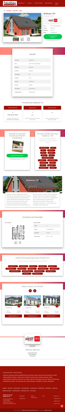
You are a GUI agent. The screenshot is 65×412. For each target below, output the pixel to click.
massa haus (32, 379)
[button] (53, 36)
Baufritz (16, 375)
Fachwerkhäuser (25, 388)
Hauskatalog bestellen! (13, 315)
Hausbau (29, 3)
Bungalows (10, 388)
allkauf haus (11, 375)
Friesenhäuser (41, 388)
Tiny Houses (33, 390)
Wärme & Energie (38, 3)
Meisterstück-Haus (40, 379)
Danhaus (36, 375)
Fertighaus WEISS (7, 377)
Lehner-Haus (20, 379)
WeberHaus (33, 381)
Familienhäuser (33, 388)
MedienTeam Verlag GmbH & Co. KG (30, 410)
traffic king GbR (48, 410)
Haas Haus (46, 377)
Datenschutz (22, 398)
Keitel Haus (14, 379)
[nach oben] (61, 406)
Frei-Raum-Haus (34, 377)
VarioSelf (28, 381)
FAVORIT (20, 10)
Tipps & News (57, 3)
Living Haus (26, 379)
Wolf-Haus (44, 381)
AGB (43, 396)
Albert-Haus (5, 375)
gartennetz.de (57, 401)
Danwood (41, 375)
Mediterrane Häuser (7, 390)
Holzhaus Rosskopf (7, 379)
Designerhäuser (17, 388)
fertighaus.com (57, 398)
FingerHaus (14, 377)
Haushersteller (15, 10)
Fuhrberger (40, 377)
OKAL (46, 379)
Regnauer (50, 379)
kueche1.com (57, 403)
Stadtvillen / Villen (25, 390)
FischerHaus (27, 377)
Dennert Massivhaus (48, 375)
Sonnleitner (12, 381)
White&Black (39, 381)
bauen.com (56, 396)
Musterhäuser (21, 3)
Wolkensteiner (51, 381)
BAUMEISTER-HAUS (23, 375)
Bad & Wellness (48, 3)
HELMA (50, 377)
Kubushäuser (48, 388)
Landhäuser (54, 388)
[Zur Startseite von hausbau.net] (4, 10)
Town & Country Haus (21, 381)
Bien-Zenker (31, 375)
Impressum (22, 396)
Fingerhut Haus (20, 377)
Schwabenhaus (6, 381)
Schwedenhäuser (16, 390)
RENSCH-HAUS (55, 379)
